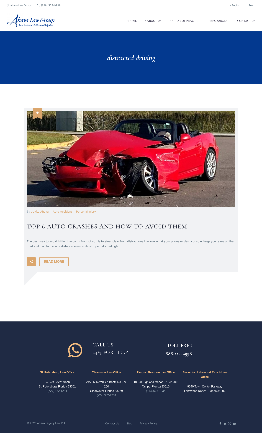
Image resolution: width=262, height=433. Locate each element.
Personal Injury (86, 211)
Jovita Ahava (40, 211)
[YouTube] (234, 423)
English (236, 5)
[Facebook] (220, 423)
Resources (218, 20)
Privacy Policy (148, 423)
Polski (252, 5)
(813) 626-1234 (155, 390)
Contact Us (246, 20)
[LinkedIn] (225, 423)
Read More (54, 262)
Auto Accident (62, 211)
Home (132, 20)
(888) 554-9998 (51, 5)
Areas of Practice (185, 20)
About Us (154, 20)
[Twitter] (229, 423)
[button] (31, 261)
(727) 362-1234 (57, 390)
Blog (129, 423)
